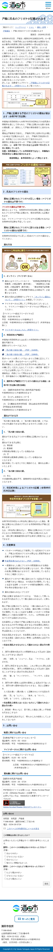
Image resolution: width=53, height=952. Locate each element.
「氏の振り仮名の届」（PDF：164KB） (22, 350)
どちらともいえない (15, 856)
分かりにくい (12, 860)
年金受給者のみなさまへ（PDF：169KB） (23, 561)
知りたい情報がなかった (17, 863)
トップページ (20, 27)
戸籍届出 (6, 31)
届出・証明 (41, 27)
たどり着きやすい (14, 872)
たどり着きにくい (14, 879)
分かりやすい (12, 853)
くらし (31, 27)
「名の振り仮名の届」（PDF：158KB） (22, 354)
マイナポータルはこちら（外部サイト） (22, 330)
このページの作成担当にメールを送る (23, 828)
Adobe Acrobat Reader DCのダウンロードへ (22, 807)
